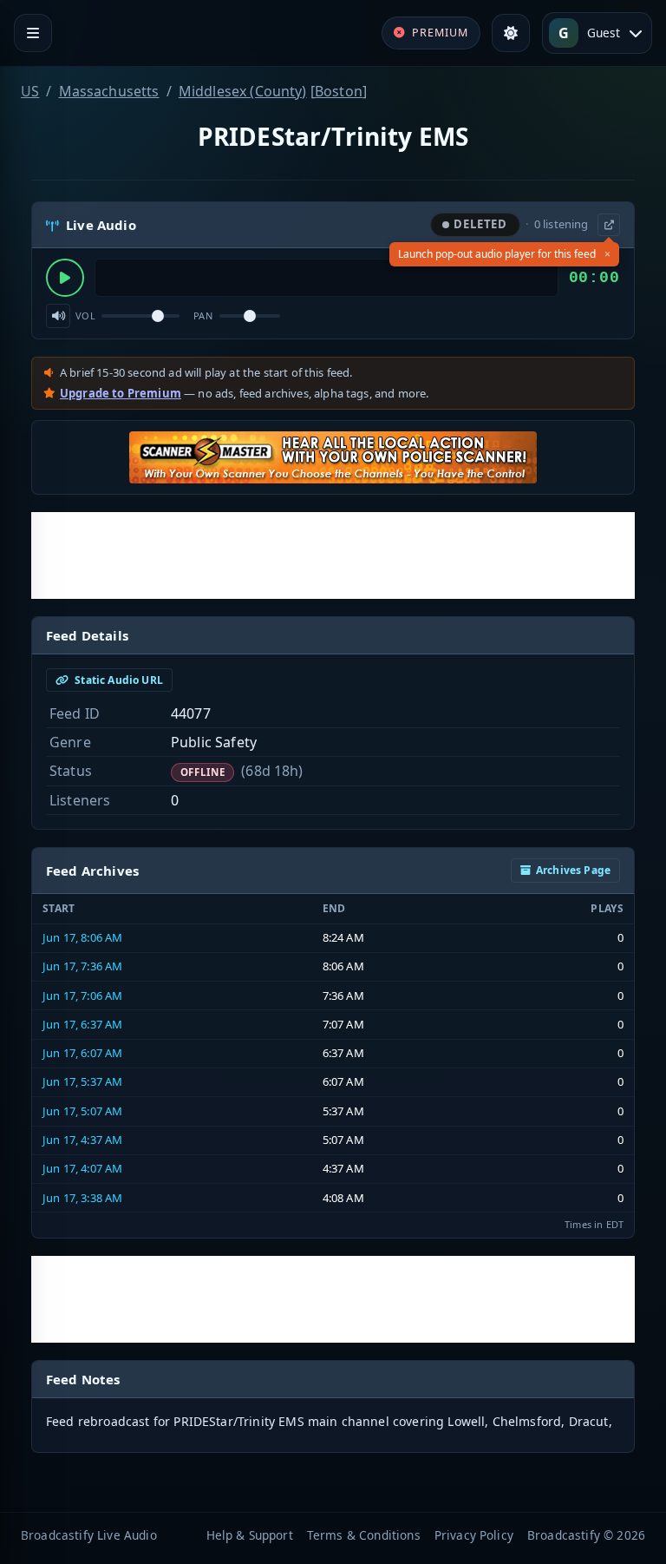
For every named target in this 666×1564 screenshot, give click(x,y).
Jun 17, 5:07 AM (82, 1111)
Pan (202, 315)
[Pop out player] (608, 225)
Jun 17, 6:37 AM (82, 1024)
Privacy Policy (473, 1535)
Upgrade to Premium (120, 393)
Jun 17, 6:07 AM (82, 1053)
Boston (338, 91)
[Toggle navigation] (33, 33)
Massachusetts (109, 91)
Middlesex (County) (243, 91)
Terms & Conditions (364, 1535)
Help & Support (249, 1535)
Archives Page (573, 870)
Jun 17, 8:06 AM (82, 937)
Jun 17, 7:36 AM (82, 966)
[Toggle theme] (511, 33)
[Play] (65, 278)
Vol (85, 315)
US (30, 91)
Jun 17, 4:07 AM (82, 1168)
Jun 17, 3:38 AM (82, 1198)
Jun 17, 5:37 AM (82, 1081)
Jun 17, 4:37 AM (82, 1139)
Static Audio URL (117, 680)
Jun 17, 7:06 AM (82, 995)
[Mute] (58, 316)
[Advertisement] (333, 555)
